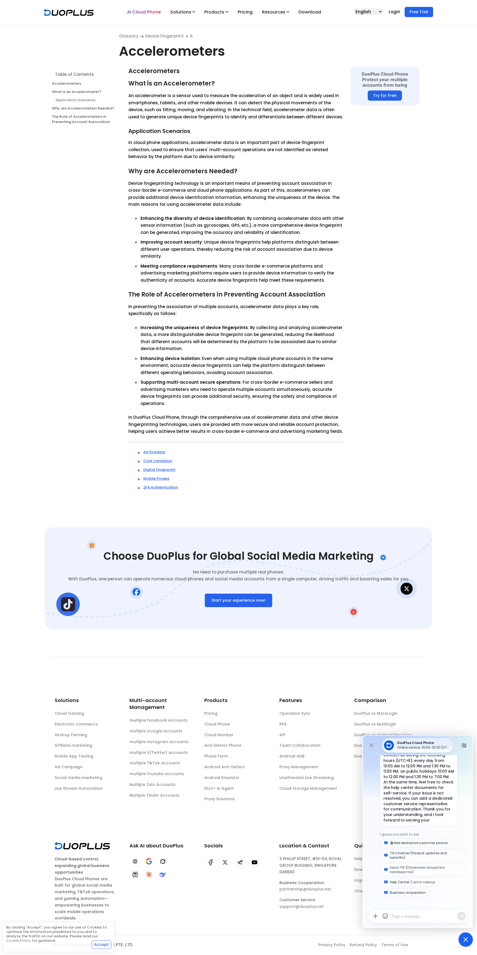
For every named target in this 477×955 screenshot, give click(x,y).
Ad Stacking (154, 452)
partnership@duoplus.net (305, 889)
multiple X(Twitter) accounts (158, 752)
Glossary (129, 36)
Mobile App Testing (74, 756)
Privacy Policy (331, 945)
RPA (283, 724)
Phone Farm (216, 756)
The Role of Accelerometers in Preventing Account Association (81, 119)
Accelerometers (66, 83)
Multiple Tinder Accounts (154, 795)
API (282, 735)
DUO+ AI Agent (219, 788)
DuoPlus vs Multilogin (375, 724)
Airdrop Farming (71, 735)
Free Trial (419, 12)
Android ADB (291, 756)
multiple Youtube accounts (156, 774)
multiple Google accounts (155, 731)
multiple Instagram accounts (159, 742)
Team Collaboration (299, 745)
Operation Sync (295, 713)
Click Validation (157, 460)
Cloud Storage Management (308, 788)
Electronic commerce (76, 724)
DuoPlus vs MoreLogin (376, 713)
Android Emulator (222, 777)
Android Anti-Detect (224, 767)
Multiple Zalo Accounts (152, 784)
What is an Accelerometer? (76, 91)
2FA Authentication (160, 487)
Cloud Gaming (69, 713)
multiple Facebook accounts (158, 720)
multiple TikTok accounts (154, 763)
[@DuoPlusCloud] (254, 862)
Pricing (245, 12)
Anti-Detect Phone (222, 745)
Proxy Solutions (219, 799)
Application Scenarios (75, 99)
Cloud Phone (217, 724)
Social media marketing (78, 777)
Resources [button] (273, 12)
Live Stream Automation (79, 788)
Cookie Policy (18, 940)
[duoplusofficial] (210, 862)
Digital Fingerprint (159, 469)
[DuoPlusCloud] (225, 862)
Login (395, 12)
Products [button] (214, 12)
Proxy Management (298, 767)
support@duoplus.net (301, 906)
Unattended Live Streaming (306, 777)
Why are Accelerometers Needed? (83, 108)
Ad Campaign (69, 767)
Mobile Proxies (156, 478)
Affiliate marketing (73, 745)
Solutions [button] (180, 12)
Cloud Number (219, 735)
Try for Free (384, 95)
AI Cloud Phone (144, 12)
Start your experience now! (238, 600)
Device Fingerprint (164, 36)
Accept (101, 944)
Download (309, 12)
